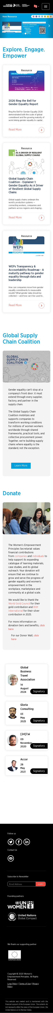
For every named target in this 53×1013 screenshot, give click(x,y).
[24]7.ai (25, 734)
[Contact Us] (10, 858)
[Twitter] (10, 841)
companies (21, 556)
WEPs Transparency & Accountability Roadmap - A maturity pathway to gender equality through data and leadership (26, 273)
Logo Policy (12, 984)
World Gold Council (19, 603)
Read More (15, 129)
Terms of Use (25, 984)
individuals (38, 556)
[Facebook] (19, 841)
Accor (24, 759)
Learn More (21, 465)
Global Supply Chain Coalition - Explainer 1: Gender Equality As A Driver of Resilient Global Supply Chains (26, 185)
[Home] (16, 5)
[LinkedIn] (26, 841)
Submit (41, 884)
